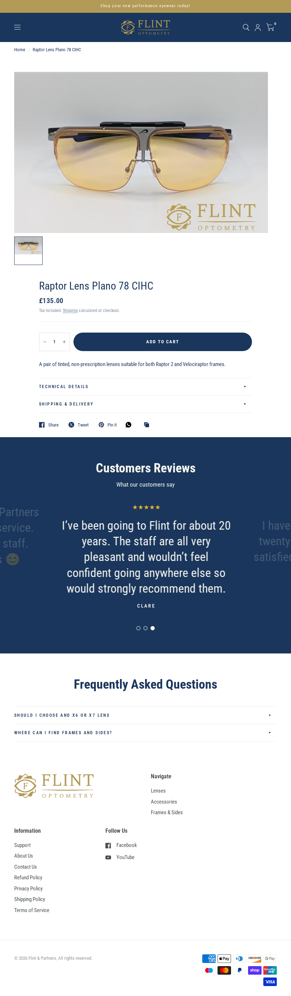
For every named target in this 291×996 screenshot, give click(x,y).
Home (19, 49)
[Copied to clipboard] (148, 425)
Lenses (158, 791)
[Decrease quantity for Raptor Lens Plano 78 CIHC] (44, 342)
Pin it (112, 425)
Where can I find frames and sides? (63, 732)
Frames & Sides (167, 812)
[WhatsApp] (130, 425)
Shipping (70, 310)
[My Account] (258, 27)
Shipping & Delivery (66, 404)
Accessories (164, 802)
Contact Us (25, 867)
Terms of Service (31, 910)
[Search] (246, 27)
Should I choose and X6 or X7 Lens (62, 715)
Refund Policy (28, 877)
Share (53, 425)
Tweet (83, 425)
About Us (23, 856)
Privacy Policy (28, 888)
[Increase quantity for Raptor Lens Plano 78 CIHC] (64, 342)
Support (22, 845)
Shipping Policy (29, 899)
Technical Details (64, 386)
